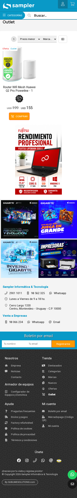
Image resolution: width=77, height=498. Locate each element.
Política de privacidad (22, 434)
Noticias (15, 371)
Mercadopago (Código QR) (58, 418)
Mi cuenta (53, 425)
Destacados (55, 365)
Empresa (15, 365)
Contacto (15, 377)
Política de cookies (21, 428)
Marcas (52, 377)
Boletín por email (57, 411)
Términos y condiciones (23, 440)
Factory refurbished (21, 422)
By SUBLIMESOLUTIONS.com (20, 482)
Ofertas (52, 388)
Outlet (51, 394)
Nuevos (52, 382)
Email (56, 322)
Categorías (54, 371)
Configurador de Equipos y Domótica (17, 393)
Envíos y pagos (19, 416)
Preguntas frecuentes (22, 411)
